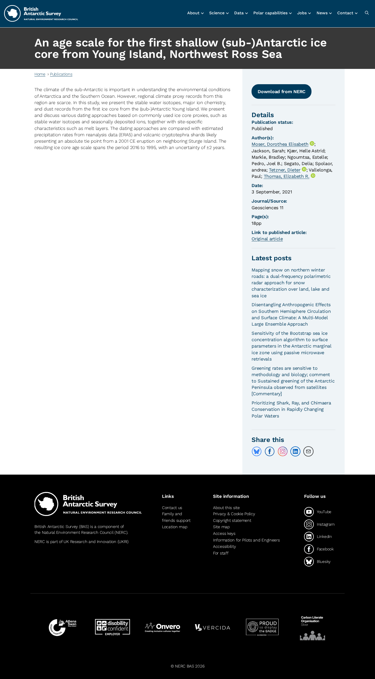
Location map (175, 526)
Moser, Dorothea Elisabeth (280, 144)
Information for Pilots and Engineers (246, 540)
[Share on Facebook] (270, 451)
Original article (267, 238)
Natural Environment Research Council (78, 532)
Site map (221, 526)
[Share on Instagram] (283, 451)
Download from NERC (281, 91)
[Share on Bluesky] (257, 451)
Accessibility (224, 546)
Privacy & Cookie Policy (234, 513)
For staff (220, 553)
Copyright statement (232, 520)
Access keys (224, 533)
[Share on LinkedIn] (295, 451)
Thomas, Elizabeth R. (286, 176)
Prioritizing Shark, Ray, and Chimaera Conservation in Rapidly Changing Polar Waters (291, 409)
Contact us (172, 507)
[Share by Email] (308, 451)
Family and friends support (176, 517)
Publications (61, 74)
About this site (226, 507)
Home (39, 74)
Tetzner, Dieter (285, 169)
